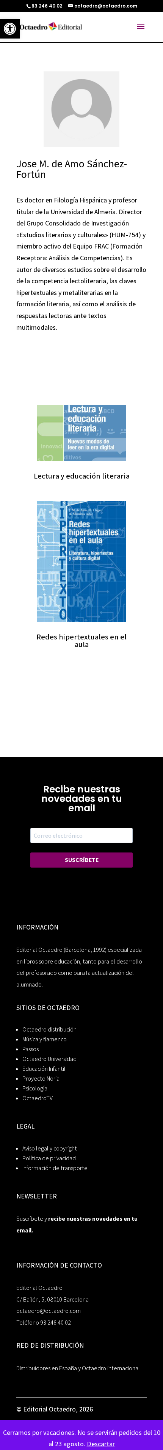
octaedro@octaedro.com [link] (48, 1311)
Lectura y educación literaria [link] (82, 476)
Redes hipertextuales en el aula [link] (81, 640)
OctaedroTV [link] (37, 1098)
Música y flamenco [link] (44, 1039)
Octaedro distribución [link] (49, 1029)
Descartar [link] (101, 1443)
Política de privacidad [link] (49, 1158)
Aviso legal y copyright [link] (49, 1148)
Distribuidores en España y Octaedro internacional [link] (78, 1368)
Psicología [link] (34, 1088)
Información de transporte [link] (55, 1168)
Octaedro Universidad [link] (49, 1059)
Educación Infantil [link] (44, 1069)
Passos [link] (30, 1049)
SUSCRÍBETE (82, 860)
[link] (10, 29)
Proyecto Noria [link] (41, 1078)
